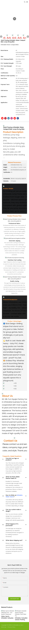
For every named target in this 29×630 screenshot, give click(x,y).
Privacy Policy (11, 627)
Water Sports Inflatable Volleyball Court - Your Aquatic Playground (7, 617)
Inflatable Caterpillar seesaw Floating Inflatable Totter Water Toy (21, 618)
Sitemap (3, 627)
